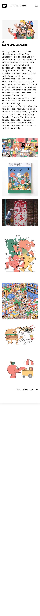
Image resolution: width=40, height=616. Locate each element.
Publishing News (20, 534)
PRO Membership (20, 523)
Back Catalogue (20, 536)
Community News (20, 499)
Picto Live (20, 521)
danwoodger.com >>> (27, 389)
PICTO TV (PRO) (20, 514)
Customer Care (20, 538)
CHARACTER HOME (20, 494)
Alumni (20, 488)
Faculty (20, 486)
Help (20, 507)
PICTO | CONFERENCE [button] (18, 6)
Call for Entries (20, 505)
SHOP (20, 529)
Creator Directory (20, 503)
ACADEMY (20, 479)
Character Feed (20, 501)
